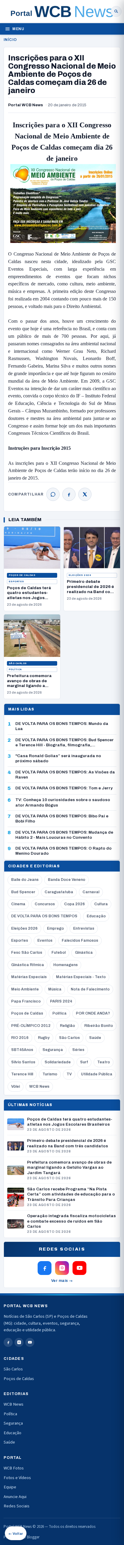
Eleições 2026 (80, 575)
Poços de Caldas (22, 575)
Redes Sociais (16, 1506)
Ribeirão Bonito (98, 1026)
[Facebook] (69, 494)
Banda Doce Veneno (66, 880)
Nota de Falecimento (90, 989)
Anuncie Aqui (15, 1497)
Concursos (45, 904)
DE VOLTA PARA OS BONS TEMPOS (44, 916)
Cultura (101, 904)
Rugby (44, 1038)
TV (69, 1074)
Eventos (44, 940)
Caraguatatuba (59, 892)
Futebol (58, 952)
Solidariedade (58, 1062)
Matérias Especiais (29, 977)
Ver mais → (62, 1281)
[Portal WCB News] (62, 11)
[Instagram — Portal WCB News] (62, 1268)
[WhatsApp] (53, 494)
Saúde (95, 1038)
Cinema (18, 904)
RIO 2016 (20, 1038)
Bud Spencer (23, 892)
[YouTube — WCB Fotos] (79, 1268)
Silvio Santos (23, 1062)
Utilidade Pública (96, 1074)
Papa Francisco (26, 1001)
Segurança (52, 1050)
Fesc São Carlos (26, 952)
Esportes (16, 581)
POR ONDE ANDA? (93, 1013)
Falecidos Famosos (80, 940)
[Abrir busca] (116, 11)
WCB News (39, 1086)
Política (15, 669)
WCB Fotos (14, 1468)
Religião (67, 1026)
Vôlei (15, 1086)
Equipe (10, 1487)
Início (10, 40)
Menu (18, 29)
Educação (96, 916)
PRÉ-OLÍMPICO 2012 (31, 1026)
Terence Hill (22, 1074)
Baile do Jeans (25, 880)
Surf (84, 1062)
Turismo (49, 1074)
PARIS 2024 (61, 1001)
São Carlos (18, 663)
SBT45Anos (22, 1050)
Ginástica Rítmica (27, 965)
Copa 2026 (74, 904)
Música (54, 989)
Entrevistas (83, 928)
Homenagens (65, 965)
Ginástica (84, 952)
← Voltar (15, 1533)
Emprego (55, 928)
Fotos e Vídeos (17, 1478)
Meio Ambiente (25, 989)
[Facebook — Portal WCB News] (44, 1268)
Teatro (103, 1062)
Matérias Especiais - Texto (81, 977)
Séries (78, 1050)
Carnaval (90, 892)
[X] (84, 494)
